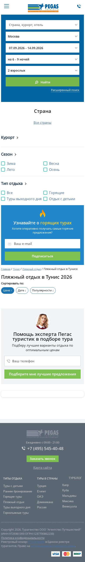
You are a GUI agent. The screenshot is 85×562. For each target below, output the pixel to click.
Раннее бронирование (17, 491)
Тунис (16, 269)
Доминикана (45, 502)
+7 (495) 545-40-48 (45, 448)
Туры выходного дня (16, 507)
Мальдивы (69, 495)
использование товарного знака (53, 546)
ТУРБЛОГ (75, 478)
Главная (5, 269)
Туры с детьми (13, 486)
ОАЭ (40, 496)
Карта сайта (42, 467)
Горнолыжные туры (16, 512)
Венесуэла (69, 506)
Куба (65, 490)
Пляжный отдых (31, 269)
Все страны (42, 122)
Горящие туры (12, 496)
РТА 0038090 (36, 542)
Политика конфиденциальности (22, 538)
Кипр (65, 485)
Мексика (67, 501)
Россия (41, 507)
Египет (41, 491)
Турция (41, 486)
